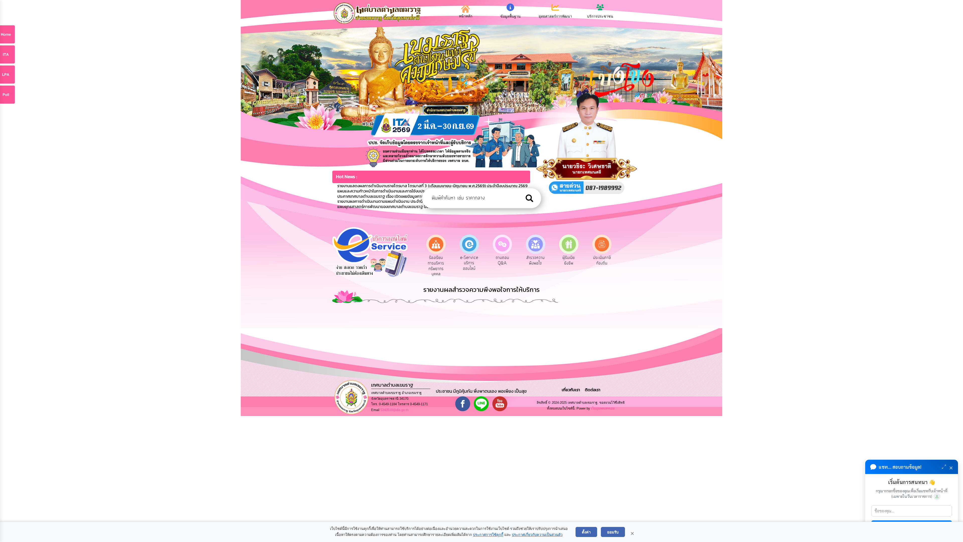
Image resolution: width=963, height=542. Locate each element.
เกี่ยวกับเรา (571, 390)
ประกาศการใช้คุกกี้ (488, 535)
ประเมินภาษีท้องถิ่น (569, 260)
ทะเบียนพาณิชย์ (602, 260)
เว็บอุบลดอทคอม (603, 408)
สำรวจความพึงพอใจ (503, 260)
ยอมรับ (613, 532)
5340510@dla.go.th (394, 410)
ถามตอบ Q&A (469, 260)
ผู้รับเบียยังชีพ (536, 260)
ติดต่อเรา (591, 390)
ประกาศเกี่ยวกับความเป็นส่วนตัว (537, 535)
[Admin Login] (936, 496)
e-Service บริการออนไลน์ (436, 263)
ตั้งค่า (586, 532)
